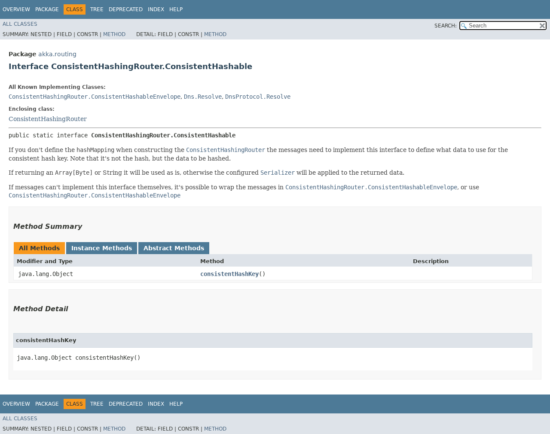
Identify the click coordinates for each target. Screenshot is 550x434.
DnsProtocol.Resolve (257, 96)
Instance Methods (101, 248)
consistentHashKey (229, 273)
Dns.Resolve (203, 96)
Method (114, 34)
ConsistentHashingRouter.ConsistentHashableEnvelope (94, 96)
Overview (16, 9)
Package (47, 9)
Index (156, 9)
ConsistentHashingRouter (48, 118)
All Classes (20, 24)
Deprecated (126, 9)
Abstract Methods (174, 248)
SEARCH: (445, 26)
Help (176, 9)
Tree (97, 9)
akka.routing (57, 54)
